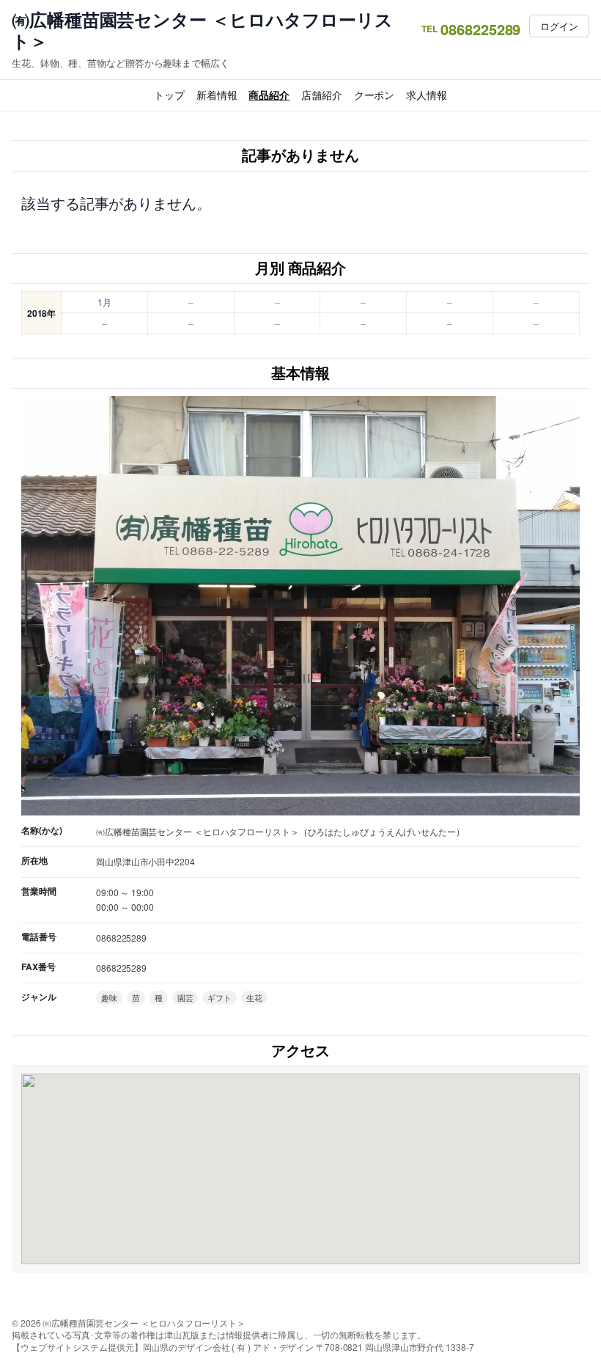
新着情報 (216, 94)
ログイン (559, 26)
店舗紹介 (321, 94)
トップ (169, 94)
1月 (104, 302)
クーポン (374, 94)
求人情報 (426, 94)
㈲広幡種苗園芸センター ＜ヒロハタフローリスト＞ (202, 30)
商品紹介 (269, 94)
